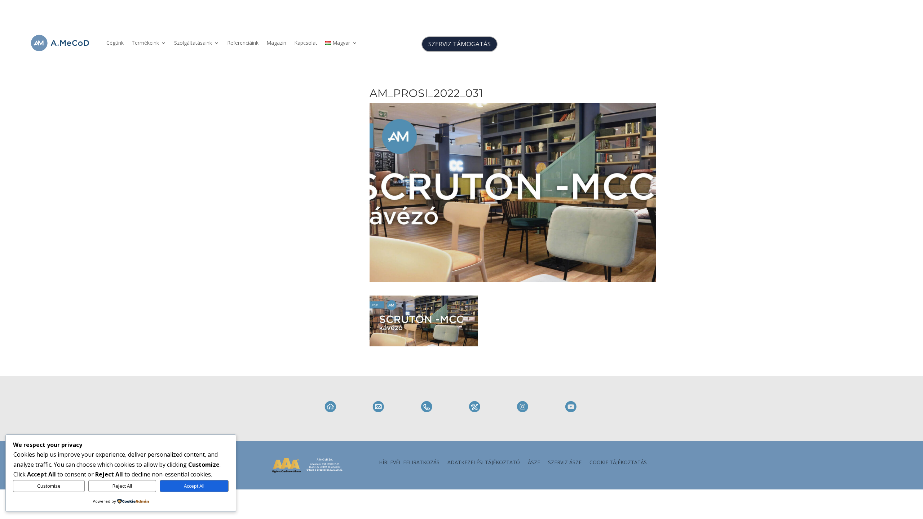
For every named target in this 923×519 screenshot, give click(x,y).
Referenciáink (243, 42)
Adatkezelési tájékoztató (483, 463)
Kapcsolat (305, 42)
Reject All (122, 486)
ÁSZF (534, 463)
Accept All (194, 486)
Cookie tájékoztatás (618, 463)
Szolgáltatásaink (193, 42)
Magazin (276, 42)
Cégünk (115, 42)
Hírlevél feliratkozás (409, 463)
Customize (49, 486)
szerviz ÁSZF (565, 463)
